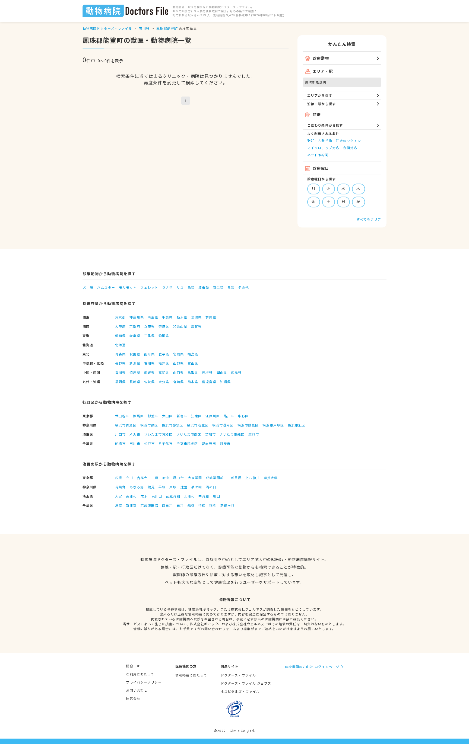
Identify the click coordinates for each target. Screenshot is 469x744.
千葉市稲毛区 (187, 443)
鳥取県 (193, 372)
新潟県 (134, 363)
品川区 (229, 415)
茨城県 (196, 317)
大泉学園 (195, 477)
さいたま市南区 (188, 434)
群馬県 (210, 317)
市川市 (134, 443)
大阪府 (120, 326)
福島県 (193, 354)
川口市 (120, 434)
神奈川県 (136, 317)
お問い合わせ (136, 690)
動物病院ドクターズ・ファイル (107, 28)
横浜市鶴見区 (248, 425)
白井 (180, 505)
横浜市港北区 (197, 425)
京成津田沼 (150, 505)
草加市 (210, 434)
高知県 (164, 372)
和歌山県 (180, 326)
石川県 (144, 28)
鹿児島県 (209, 381)
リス (179, 287)
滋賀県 (196, 326)
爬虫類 (203, 287)
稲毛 (212, 505)
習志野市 (209, 443)
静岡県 (164, 335)
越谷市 (253, 434)
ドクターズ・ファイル (238, 675)
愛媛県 (149, 372)
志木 (144, 496)
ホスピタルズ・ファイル (240, 691)
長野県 (120, 363)
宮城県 (178, 354)
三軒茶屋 (234, 477)
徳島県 (134, 372)
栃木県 (182, 317)
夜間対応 (350, 147)
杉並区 (153, 415)
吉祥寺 (142, 477)
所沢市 (134, 434)
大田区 (167, 415)
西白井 (167, 505)
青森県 (120, 354)
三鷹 (155, 477)
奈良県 (164, 326)
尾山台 (178, 477)
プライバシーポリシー (143, 682)
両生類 (218, 287)
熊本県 (193, 381)
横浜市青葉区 (126, 425)
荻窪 (118, 477)
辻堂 (184, 487)
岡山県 (222, 372)
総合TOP (133, 665)
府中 (165, 477)
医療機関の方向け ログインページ (312, 666)
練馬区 (138, 415)
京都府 (134, 326)
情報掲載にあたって (191, 675)
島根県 (207, 372)
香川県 (120, 372)
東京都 (120, 317)
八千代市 (166, 443)
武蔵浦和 (173, 496)
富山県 (193, 363)
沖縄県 (225, 381)
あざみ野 (136, 487)
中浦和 (203, 496)
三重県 (149, 335)
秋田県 (134, 354)
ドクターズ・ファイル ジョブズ (246, 683)
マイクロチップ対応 (323, 147)
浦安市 (225, 443)
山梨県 (178, 363)
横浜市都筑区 (172, 425)
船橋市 (120, 443)
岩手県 (164, 354)
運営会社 (133, 698)
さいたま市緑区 (232, 434)
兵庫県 (149, 326)
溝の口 (211, 487)
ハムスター (106, 287)
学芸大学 (271, 477)
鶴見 (151, 487)
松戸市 (149, 443)
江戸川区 (212, 415)
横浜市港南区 (223, 425)
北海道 (120, 344)
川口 (216, 496)
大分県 (164, 381)
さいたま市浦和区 (158, 434)
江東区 (196, 415)
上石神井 (252, 477)
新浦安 (131, 505)
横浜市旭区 (297, 425)
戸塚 (172, 487)
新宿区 (182, 415)
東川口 (156, 496)
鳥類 (191, 287)
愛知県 (120, 335)
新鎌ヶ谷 (227, 505)
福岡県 (120, 381)
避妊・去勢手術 (319, 140)
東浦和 (131, 496)
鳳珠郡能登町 (167, 28)
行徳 (201, 505)
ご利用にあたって (140, 674)
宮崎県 (178, 381)
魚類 (230, 287)
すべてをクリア (368, 219)
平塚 (162, 487)
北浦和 (189, 496)
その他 (243, 287)
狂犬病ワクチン (348, 140)
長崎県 (134, 381)
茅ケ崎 (196, 487)
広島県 (236, 372)
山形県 (149, 354)
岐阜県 (134, 335)
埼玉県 (153, 317)
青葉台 (120, 487)
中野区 (243, 415)
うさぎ (167, 287)
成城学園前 (215, 477)
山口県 (178, 372)
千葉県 (167, 317)
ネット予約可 (318, 154)
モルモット (128, 287)
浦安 (118, 505)
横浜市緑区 (149, 425)
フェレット (149, 287)
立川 (129, 477)
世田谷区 (122, 415)
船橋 (191, 505)
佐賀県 (149, 381)
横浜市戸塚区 (273, 425)
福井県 (164, 363)
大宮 (118, 496)
